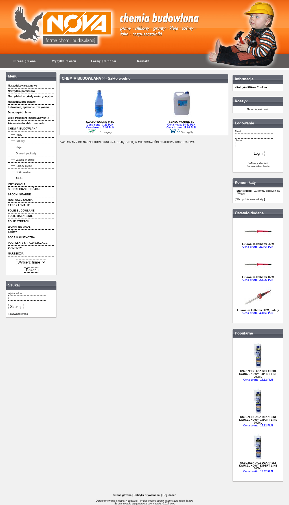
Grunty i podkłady (26, 153)
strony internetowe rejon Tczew (175, 500)
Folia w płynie (24, 166)
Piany (19, 134)
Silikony (20, 141)
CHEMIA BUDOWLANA (81, 79)
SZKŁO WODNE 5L (181, 121)
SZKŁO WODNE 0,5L (100, 121)
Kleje (18, 147)
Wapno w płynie (25, 159)
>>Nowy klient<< (258, 163)
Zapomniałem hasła (258, 166)
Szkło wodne (23, 172)
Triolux (20, 178)
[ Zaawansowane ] (19, 313)
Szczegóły (106, 132)
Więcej (241, 193)
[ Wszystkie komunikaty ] (250, 199)
